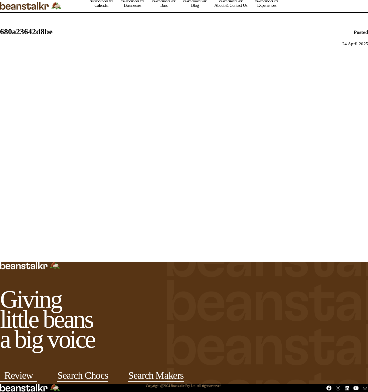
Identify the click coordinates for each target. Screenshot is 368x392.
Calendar (101, 5)
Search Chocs (82, 376)
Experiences (266, 5)
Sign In (346, 6)
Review (18, 376)
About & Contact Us (230, 5)
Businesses (132, 5)
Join (330, 6)
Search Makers (156, 376)
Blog (195, 5)
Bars (163, 5)
